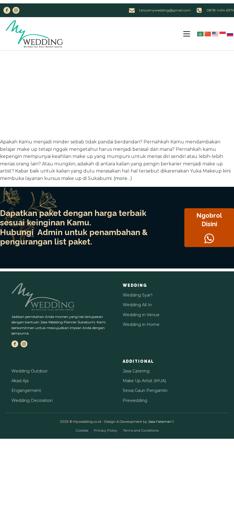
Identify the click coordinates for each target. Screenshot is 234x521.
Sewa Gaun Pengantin (145, 390)
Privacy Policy (105, 430)
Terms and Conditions (141, 430)
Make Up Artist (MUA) (144, 380)
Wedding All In (137, 304)
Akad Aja (20, 380)
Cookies (82, 430)
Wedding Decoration (32, 400)
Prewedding (135, 400)
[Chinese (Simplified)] (208, 33)
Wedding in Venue (141, 314)
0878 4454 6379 (220, 10)
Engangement (26, 390)
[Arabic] (200, 33)
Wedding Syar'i (137, 295)
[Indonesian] (223, 33)
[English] (215, 33)
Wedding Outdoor (29, 371)
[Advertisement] (117, 94)
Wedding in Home (141, 324)
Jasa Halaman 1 (161, 421)
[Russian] (230, 33)
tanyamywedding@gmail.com (165, 10)
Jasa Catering (136, 371)
